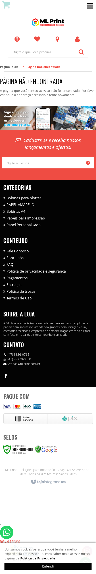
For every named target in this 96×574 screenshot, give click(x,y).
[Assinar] (89, 162)
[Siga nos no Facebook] (5, 377)
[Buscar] (81, 52)
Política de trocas (20, 291)
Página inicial (9, 67)
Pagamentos (17, 277)
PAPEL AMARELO (20, 204)
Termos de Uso (19, 298)
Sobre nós (15, 257)
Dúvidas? (18, 39)
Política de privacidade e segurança (36, 271)
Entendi (48, 566)
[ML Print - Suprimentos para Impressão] (48, 22)
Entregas (13, 284)
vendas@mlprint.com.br (24, 364)
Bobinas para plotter (23, 198)
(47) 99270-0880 (19, 359)
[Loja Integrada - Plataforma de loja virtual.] (48, 482)
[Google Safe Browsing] (46, 449)
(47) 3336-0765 (18, 354)
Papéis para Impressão (25, 218)
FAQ (9, 264)
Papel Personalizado (23, 224)
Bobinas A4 (15, 211)
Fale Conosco (17, 251)
